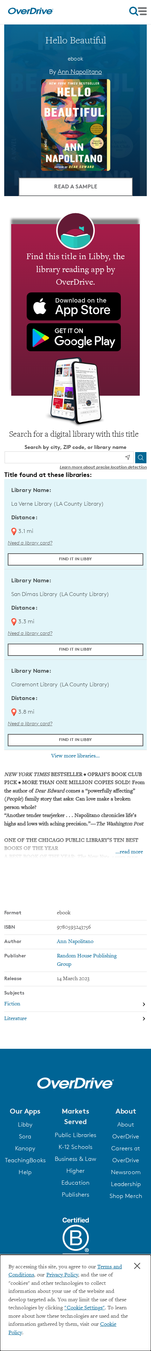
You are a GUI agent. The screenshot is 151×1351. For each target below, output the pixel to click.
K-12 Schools (75, 1146)
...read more (129, 852)
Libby (25, 1124)
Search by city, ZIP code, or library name (75, 447)
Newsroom (126, 1172)
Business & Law (75, 1158)
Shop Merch (126, 1195)
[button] (25, 1111)
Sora (25, 1136)
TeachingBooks (25, 1160)
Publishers (75, 1194)
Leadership (126, 1183)
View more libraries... (75, 756)
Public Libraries (76, 1134)
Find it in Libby (75, 558)
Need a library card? (30, 543)
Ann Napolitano (80, 71)
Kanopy (25, 1148)
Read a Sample (75, 186)
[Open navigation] (138, 11)
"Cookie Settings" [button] (84, 1308)
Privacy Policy (62, 1275)
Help (25, 1172)
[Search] (140, 457)
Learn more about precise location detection (103, 467)
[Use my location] (127, 457)
